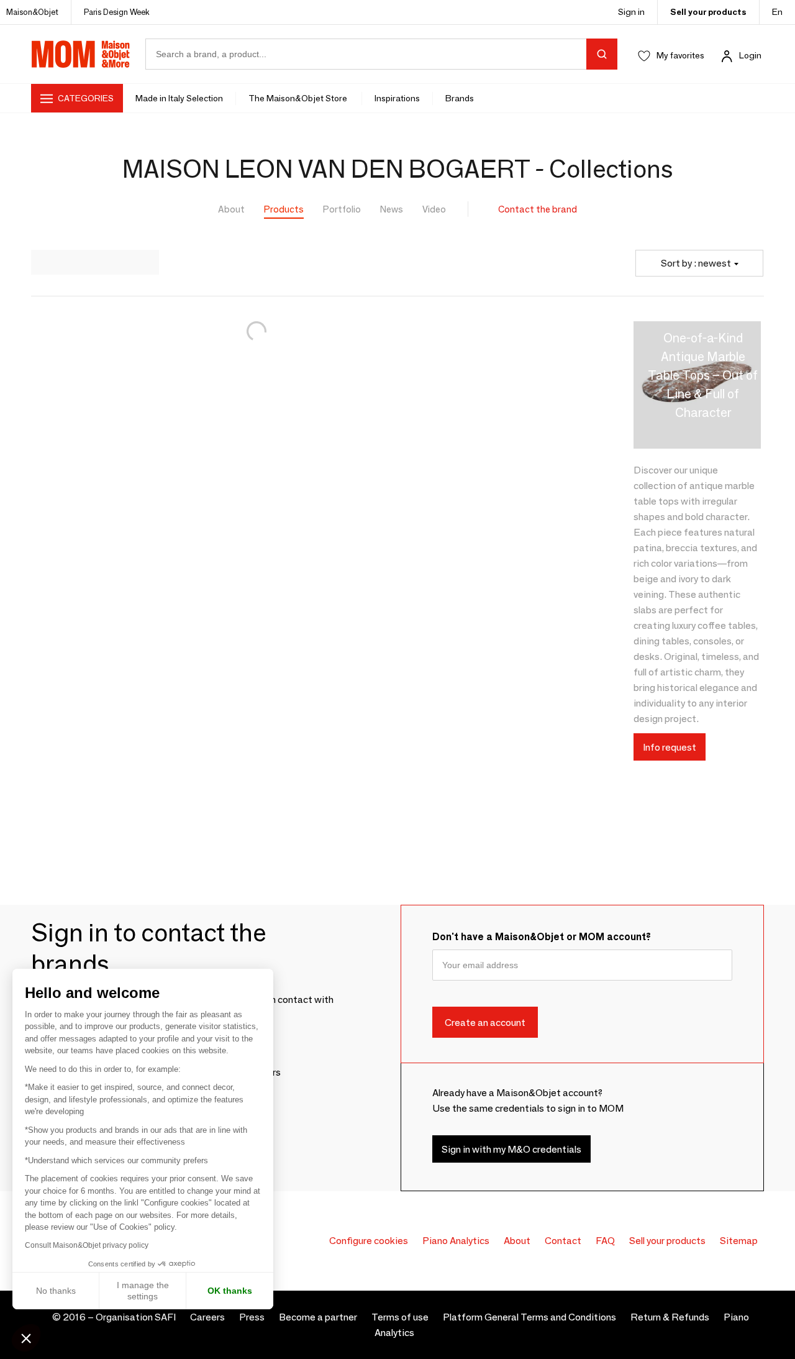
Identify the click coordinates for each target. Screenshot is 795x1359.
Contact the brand (537, 209)
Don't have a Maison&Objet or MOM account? (541, 937)
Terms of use (400, 1317)
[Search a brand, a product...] (601, 54)
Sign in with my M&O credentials (511, 1149)
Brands (459, 98)
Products (284, 209)
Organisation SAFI (136, 1317)
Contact (563, 1241)
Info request (669, 747)
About (231, 209)
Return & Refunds (669, 1317)
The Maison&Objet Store (298, 98)
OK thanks (229, 1291)
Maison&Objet (32, 12)
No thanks (56, 1291)
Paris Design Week (117, 12)
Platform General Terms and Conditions (529, 1317)
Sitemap (739, 1241)
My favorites (680, 55)
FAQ (605, 1241)
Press (252, 1317)
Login (750, 55)
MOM (80, 54)
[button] (26, 1338)
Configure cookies (368, 1241)
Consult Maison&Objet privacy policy (86, 1245)
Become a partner (318, 1317)
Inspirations (397, 98)
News (391, 209)
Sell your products (708, 11)
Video (434, 209)
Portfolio (342, 209)
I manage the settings (143, 1290)
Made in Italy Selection (179, 98)
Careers (207, 1317)
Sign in (631, 11)
